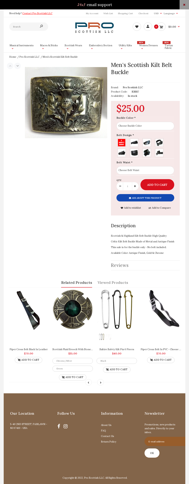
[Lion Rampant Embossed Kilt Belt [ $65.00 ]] (159, 142)
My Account (92, 13)
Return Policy (108, 441)
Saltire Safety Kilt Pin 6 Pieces (116, 349)
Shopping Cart (125, 13)
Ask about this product (146, 198)
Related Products (76, 282)
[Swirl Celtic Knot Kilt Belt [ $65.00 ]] (159, 152)
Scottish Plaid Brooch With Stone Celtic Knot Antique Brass (86, 349)
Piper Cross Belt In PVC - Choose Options (165, 349)
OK (152, 453)
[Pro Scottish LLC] (94, 32)
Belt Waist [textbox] (124, 162)
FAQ (103, 430)
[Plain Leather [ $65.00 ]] (147, 152)
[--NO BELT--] (121, 142)
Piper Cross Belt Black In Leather (29, 349)
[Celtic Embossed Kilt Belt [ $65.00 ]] (121, 152)
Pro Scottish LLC (133, 87)
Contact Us (107, 436)
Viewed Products (113, 282)
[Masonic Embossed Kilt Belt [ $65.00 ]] (147, 142)
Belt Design (125, 135)
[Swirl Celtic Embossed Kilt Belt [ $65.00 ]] (134, 152)
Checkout (143, 13)
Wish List (108, 13)
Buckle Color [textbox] (126, 117)
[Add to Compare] (44, 294)
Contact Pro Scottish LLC (37, 13)
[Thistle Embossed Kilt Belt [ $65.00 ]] (134, 142)
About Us (106, 425)
